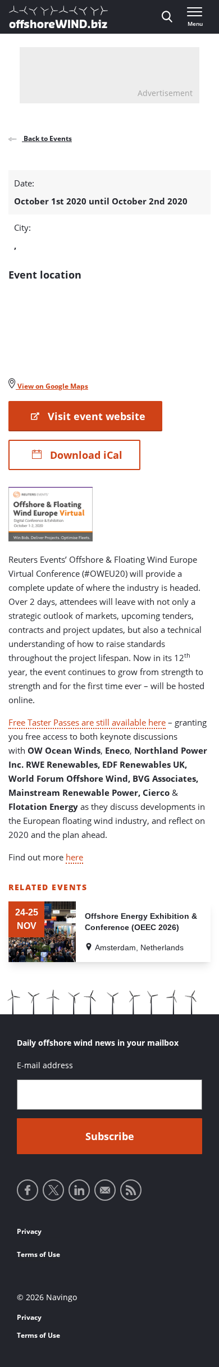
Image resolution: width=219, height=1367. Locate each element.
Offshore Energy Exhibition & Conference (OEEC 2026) (141, 922)
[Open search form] (167, 17)
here (74, 857)
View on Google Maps (52, 386)
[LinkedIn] (79, 1190)
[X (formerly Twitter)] (53, 1190)
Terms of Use (38, 1254)
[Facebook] (27, 1190)
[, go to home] (58, 17)
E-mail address (45, 1065)
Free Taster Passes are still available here (87, 722)
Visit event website (95, 416)
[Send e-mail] (105, 1190)
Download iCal (84, 455)
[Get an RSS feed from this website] (131, 1190)
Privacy (29, 1231)
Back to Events (47, 138)
